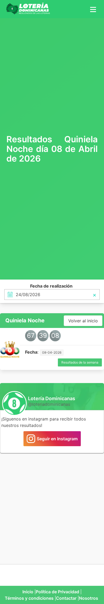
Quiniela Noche (25, 320)
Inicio (27, 591)
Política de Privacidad (57, 591)
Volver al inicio (83, 320)
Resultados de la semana (79, 362)
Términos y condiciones (29, 598)
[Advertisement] (52, 76)
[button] (92, 9)
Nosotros (88, 598)
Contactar (66, 598)
